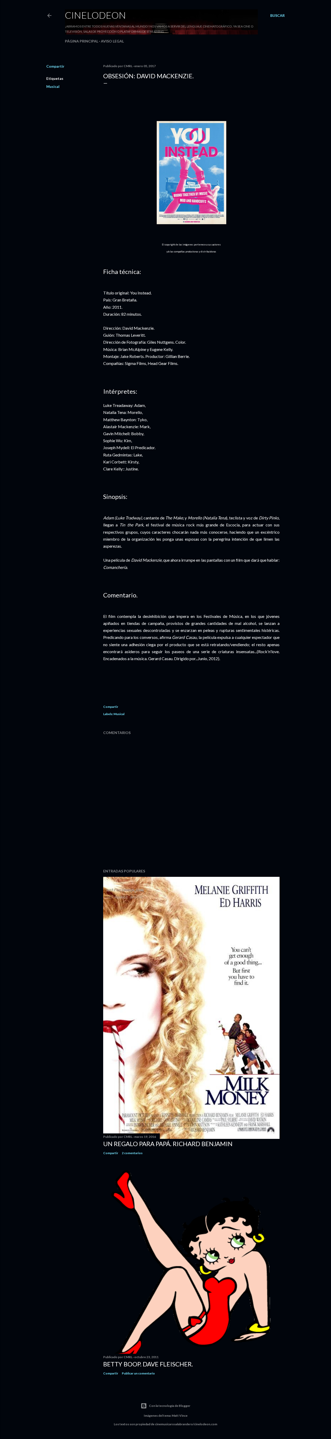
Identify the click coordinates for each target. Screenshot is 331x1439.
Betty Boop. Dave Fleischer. (148, 1364)
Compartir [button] (55, 66)
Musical (52, 86)
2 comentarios (132, 1153)
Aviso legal (112, 41)
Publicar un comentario (138, 1373)
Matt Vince (179, 1415)
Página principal (81, 41)
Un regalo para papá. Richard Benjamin (167, 1143)
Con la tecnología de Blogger (169, 1406)
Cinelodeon (95, 15)
